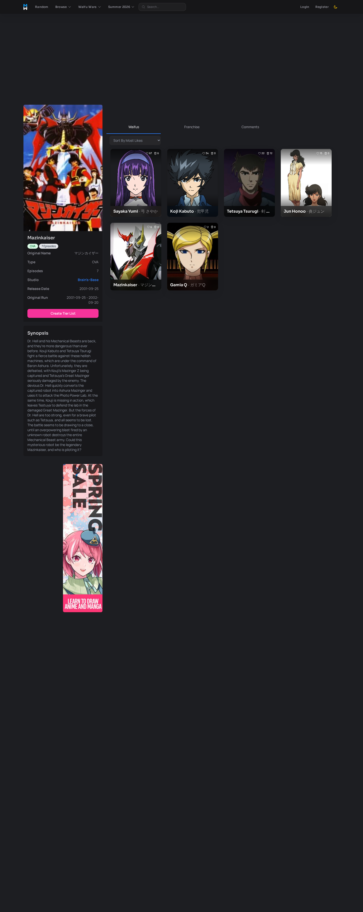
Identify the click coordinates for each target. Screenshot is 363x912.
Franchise (192, 126)
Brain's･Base (88, 279)
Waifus (133, 126)
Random (41, 7)
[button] (63, 6)
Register (322, 7)
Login (304, 7)
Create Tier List (63, 313)
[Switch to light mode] (336, 6)
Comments (250, 126)
